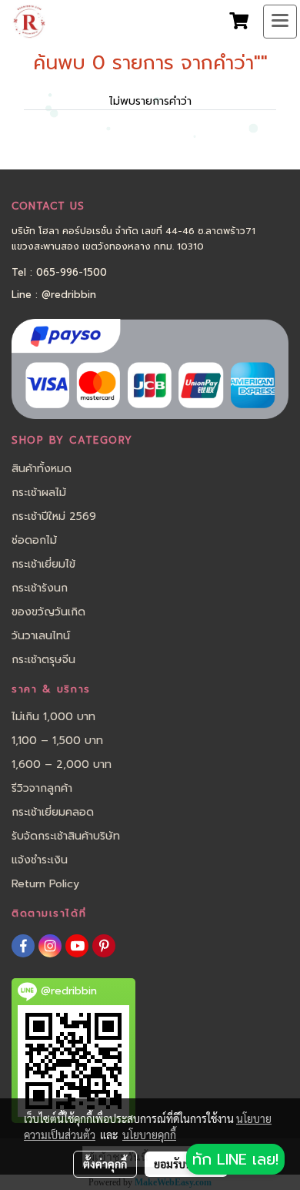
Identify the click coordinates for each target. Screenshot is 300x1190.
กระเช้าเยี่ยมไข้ (43, 564)
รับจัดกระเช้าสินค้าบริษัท (66, 836)
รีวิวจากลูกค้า (42, 788)
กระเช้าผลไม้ (39, 492)
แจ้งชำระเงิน (40, 860)
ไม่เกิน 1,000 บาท (53, 717)
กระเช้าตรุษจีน (43, 660)
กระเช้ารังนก (40, 588)
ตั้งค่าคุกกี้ (105, 1164)
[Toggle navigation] (280, 22)
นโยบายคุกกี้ (149, 1134)
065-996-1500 (71, 272)
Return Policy (45, 884)
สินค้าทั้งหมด (42, 469)
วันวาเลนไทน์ (41, 636)
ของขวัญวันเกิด (48, 612)
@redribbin (69, 294)
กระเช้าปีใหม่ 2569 (54, 516)
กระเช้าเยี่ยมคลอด (53, 812)
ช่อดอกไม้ (34, 540)
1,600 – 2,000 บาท (62, 764)
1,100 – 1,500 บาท (57, 740)
